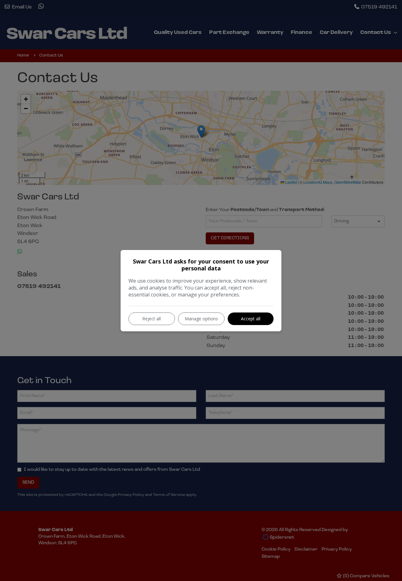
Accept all (250, 319)
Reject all (151, 319)
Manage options (201, 319)
